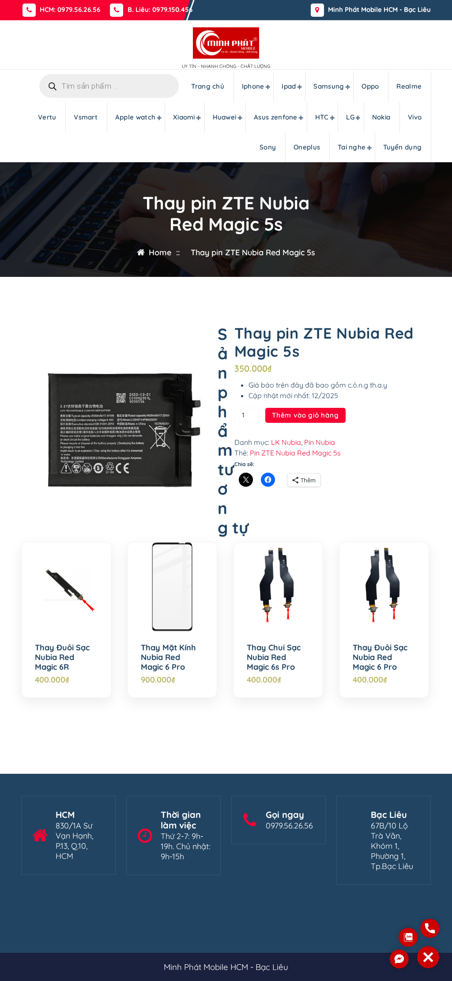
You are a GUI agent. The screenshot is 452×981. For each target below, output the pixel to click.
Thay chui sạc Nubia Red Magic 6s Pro (274, 657)
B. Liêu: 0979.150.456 (160, 10)
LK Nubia (286, 442)
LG (350, 117)
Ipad (289, 86)
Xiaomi (184, 117)
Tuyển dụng (402, 147)
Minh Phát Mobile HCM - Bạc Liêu (379, 10)
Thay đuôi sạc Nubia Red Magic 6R (62, 657)
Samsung (328, 86)
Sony (268, 147)
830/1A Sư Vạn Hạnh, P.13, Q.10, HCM (74, 841)
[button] (428, 957)
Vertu (47, 117)
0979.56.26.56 (289, 826)
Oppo (370, 86)
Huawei (225, 117)
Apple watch (135, 117)
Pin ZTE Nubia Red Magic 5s (295, 452)
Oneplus (307, 147)
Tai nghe (351, 147)
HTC (322, 117)
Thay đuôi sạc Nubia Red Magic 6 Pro (380, 657)
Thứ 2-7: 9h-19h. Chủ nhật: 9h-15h (185, 846)
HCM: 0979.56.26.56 (70, 10)
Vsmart (86, 117)
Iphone (253, 86)
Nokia (381, 117)
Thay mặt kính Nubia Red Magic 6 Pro (168, 657)
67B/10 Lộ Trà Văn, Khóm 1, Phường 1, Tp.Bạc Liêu (392, 846)
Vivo (415, 117)
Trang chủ (207, 86)
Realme (409, 86)
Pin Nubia (319, 442)
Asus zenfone (276, 117)
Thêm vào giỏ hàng (305, 415)
